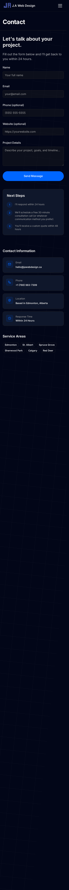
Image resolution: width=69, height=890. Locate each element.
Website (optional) (14, 124)
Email (6, 86)
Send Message (33, 176)
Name (6, 67)
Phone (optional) (13, 105)
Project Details (12, 142)
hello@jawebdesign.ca (29, 267)
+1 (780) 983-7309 (26, 285)
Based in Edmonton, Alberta (32, 303)
